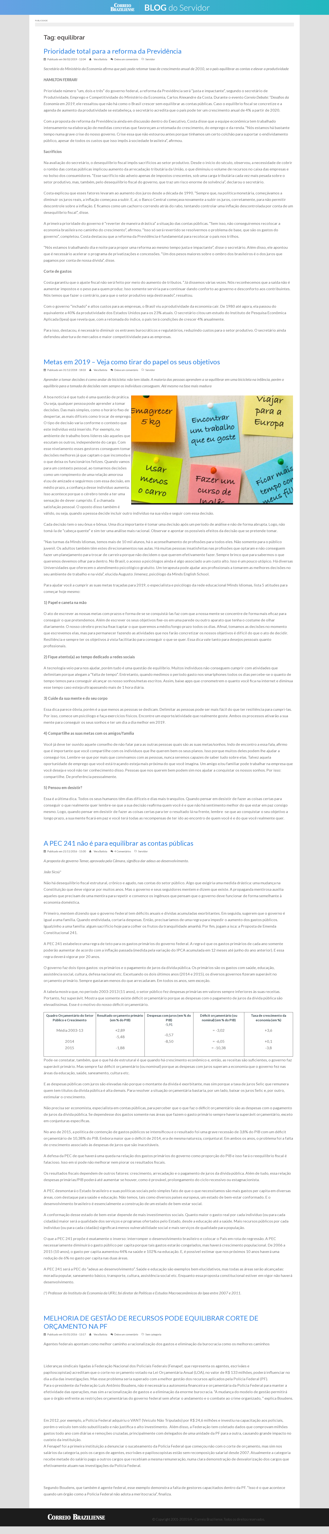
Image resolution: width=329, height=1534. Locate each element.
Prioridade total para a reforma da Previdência (113, 51)
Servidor (150, 59)
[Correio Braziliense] (125, 7)
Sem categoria (153, 1334)
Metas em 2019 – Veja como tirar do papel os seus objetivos (132, 362)
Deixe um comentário (126, 59)
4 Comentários (122, 851)
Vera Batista (100, 59)
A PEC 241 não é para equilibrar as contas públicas (118, 843)
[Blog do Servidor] (180, 7)
